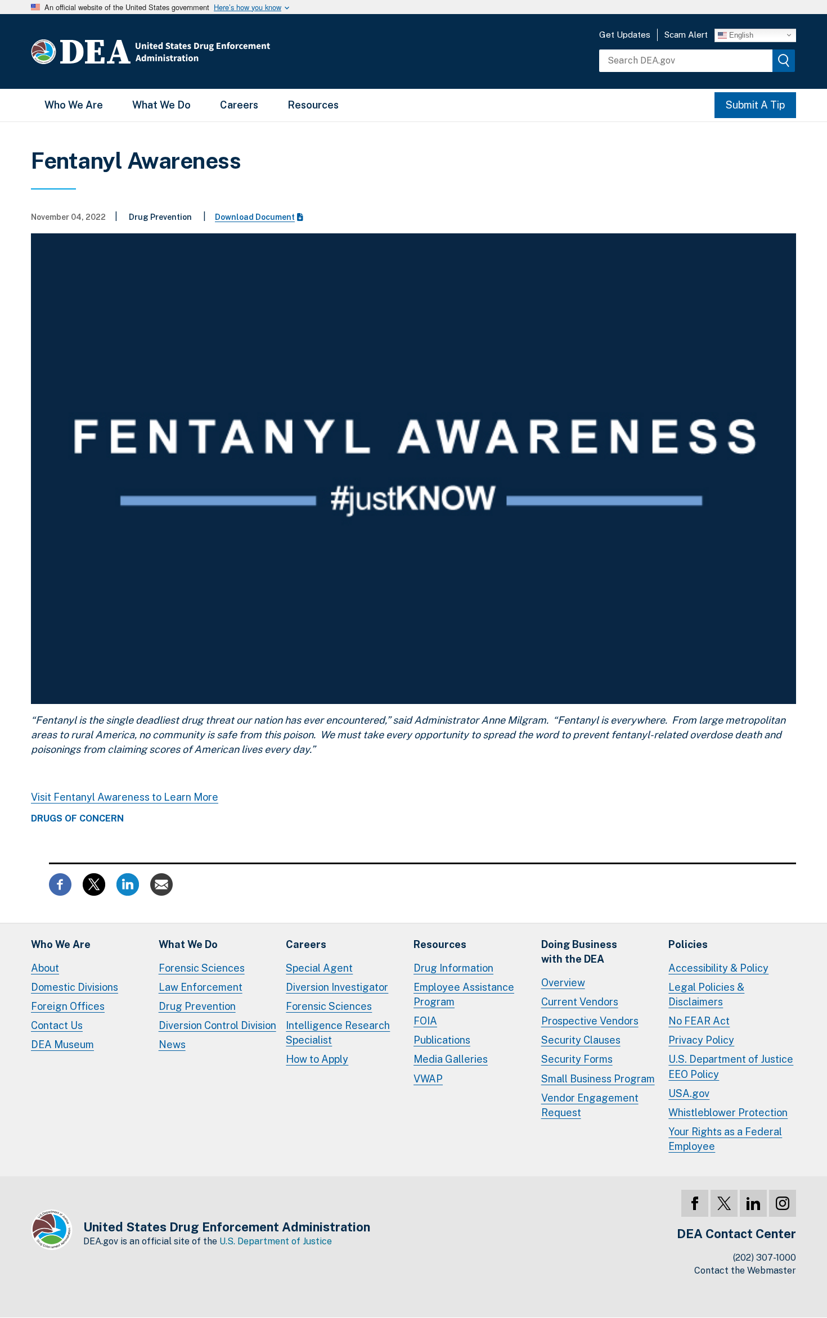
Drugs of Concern (77, 819)
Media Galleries (451, 1059)
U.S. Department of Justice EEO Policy (730, 1066)
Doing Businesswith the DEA (579, 951)
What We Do (161, 105)
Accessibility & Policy (718, 968)
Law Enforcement (200, 987)
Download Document (255, 217)
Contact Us (57, 1025)
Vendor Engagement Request (590, 1105)
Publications (442, 1040)
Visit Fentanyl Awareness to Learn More (124, 797)
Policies (688, 944)
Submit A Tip (755, 105)
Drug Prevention (197, 1006)
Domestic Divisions (74, 987)
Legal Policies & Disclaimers (706, 994)
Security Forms (577, 1059)
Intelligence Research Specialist (338, 1032)
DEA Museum (62, 1044)
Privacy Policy (701, 1040)
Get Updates (624, 34)
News (172, 1044)
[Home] (184, 51)
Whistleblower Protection (728, 1112)
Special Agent (319, 968)
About (45, 968)
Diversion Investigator (337, 987)
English (740, 34)
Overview (563, 982)
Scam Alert (686, 34)
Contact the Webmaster (745, 1270)
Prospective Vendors (590, 1021)
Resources (313, 105)
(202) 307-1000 (764, 1257)
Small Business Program (598, 1079)
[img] (783, 60)
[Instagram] (782, 1203)
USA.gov (688, 1093)
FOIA (425, 1021)
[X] (724, 1203)
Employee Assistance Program (464, 994)
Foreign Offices (68, 1006)
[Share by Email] (161, 884)
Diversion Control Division (217, 1025)
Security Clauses (581, 1040)
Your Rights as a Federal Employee (725, 1139)
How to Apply (317, 1059)
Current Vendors (579, 1002)
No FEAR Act (699, 1021)
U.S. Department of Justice (275, 1241)
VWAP (428, 1079)
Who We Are (73, 105)
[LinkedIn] (753, 1203)
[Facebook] (694, 1203)
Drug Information (453, 968)
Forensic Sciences (202, 968)
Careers (239, 105)
